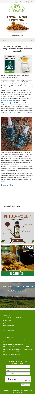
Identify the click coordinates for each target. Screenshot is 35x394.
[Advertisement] (17, 196)
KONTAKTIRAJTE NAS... (17, 296)
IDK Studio (18, 392)
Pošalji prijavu (25, 385)
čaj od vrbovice (12, 112)
